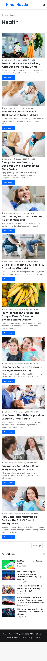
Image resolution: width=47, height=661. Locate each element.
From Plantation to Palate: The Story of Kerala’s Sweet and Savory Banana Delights (20, 316)
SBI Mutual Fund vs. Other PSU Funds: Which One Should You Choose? (30, 611)
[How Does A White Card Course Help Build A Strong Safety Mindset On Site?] (8, 589)
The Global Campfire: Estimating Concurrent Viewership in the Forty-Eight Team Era (30, 575)
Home (5, 15)
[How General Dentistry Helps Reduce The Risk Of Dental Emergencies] (23, 499)
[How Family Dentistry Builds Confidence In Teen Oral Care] (23, 93)
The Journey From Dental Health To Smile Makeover (22, 218)
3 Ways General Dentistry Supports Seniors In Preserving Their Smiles (20, 166)
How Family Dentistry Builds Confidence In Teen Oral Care (20, 113)
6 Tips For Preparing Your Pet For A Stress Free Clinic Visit (23, 266)
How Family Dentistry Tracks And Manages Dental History (22, 368)
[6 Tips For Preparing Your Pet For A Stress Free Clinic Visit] (23, 246)
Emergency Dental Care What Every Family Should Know (20, 467)
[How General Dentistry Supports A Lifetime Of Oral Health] (23, 397)
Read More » (8, 77)
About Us (36, 638)
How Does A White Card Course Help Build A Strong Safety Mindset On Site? (30, 588)
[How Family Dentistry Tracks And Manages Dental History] (23, 349)
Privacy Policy (27, 638)
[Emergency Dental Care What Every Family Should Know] (23, 448)
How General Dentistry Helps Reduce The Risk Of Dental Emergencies (19, 520)
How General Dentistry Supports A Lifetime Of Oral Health (23, 417)
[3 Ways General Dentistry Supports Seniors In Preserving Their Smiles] (23, 144)
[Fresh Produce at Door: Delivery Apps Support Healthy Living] (23, 45)
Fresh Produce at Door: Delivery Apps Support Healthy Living (21, 65)
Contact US (16, 638)
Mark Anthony (8, 60)
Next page (37, 546)
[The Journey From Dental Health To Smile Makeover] (23, 198)
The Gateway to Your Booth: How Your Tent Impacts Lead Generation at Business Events (30, 600)
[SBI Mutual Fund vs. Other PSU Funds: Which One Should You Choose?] (8, 612)
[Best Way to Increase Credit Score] (8, 564)
